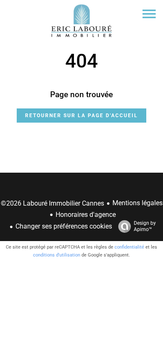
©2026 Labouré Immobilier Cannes (52, 203)
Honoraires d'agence (86, 215)
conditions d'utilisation (56, 255)
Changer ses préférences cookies (63, 226)
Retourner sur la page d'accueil (81, 115)
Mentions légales (137, 203)
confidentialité (129, 247)
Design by (145, 226)
